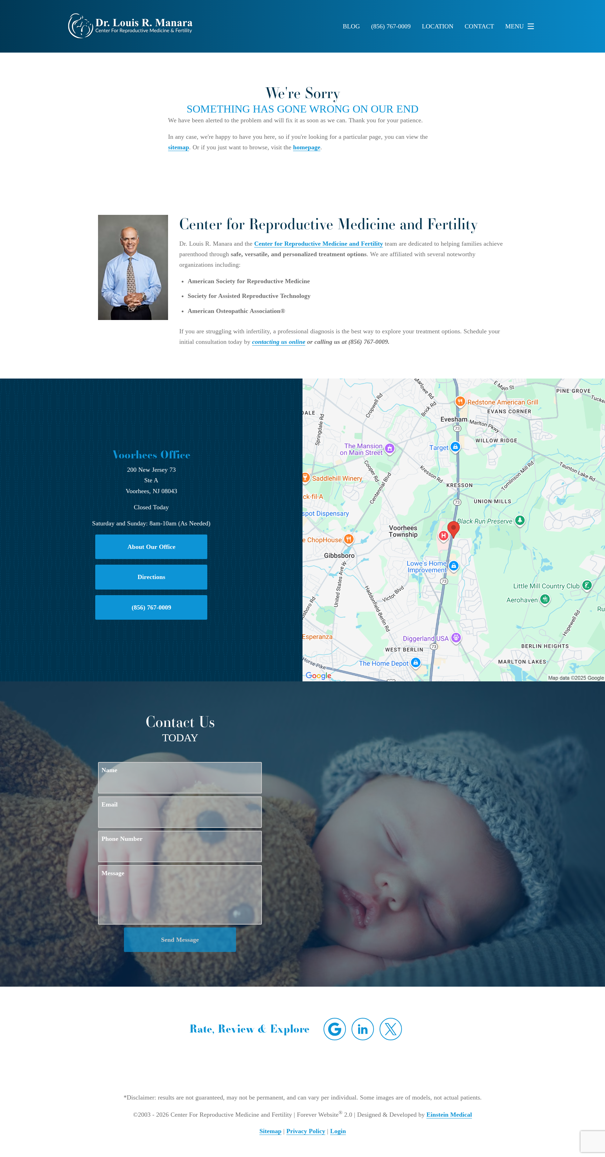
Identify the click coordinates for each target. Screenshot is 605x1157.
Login (338, 1131)
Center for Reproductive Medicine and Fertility (318, 243)
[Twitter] (391, 1029)
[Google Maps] (335, 1029)
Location (437, 26)
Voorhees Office (151, 454)
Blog (351, 26)
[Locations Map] (453, 529)
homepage (306, 147)
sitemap (178, 147)
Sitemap (270, 1131)
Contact (479, 26)
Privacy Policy (305, 1131)
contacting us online (278, 341)
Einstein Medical (449, 1114)
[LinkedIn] (363, 1029)
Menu (514, 26)
